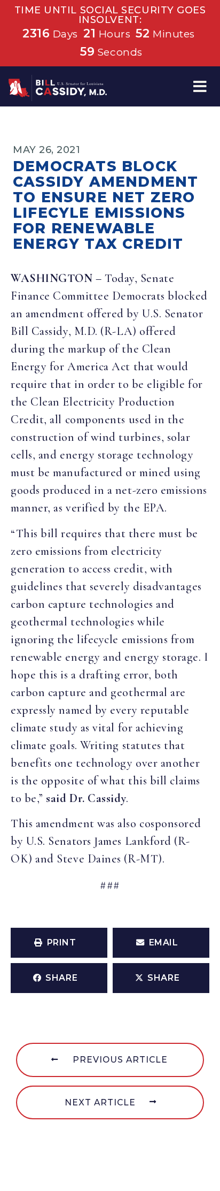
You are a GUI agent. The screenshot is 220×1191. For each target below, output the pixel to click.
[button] (200, 86)
